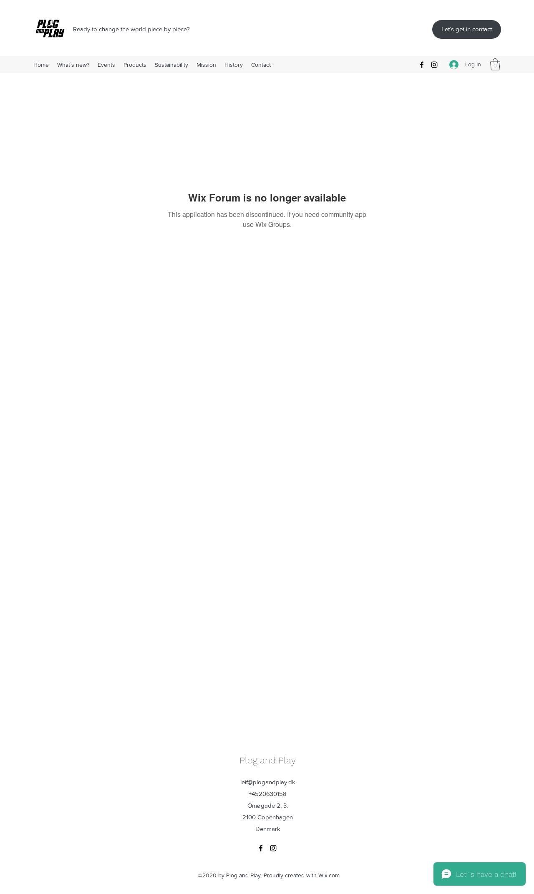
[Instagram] (434, 64)
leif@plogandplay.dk (267, 782)
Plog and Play (267, 760)
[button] (495, 64)
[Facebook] (422, 64)
